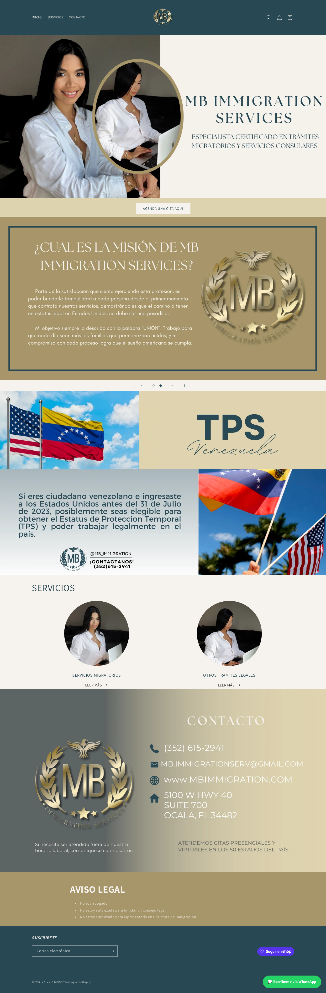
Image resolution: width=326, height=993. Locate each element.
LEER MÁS (93, 685)
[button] (269, 17)
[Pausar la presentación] (184, 385)
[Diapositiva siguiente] (172, 385)
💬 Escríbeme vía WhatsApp (292, 981)
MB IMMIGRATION (52, 982)
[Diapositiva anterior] (142, 385)
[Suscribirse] (112, 951)
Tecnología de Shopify (77, 982)
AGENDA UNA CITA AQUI (163, 208)
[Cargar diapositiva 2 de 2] (160, 385)
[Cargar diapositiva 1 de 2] (153, 385)
